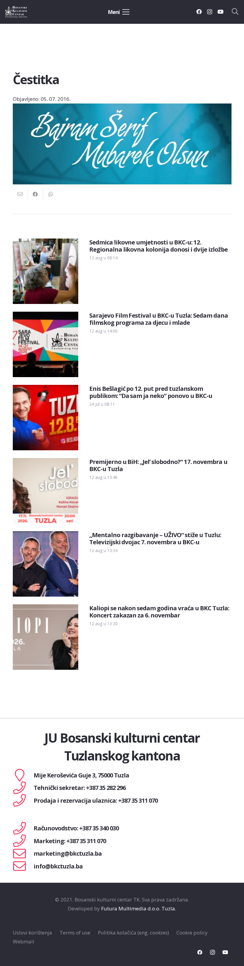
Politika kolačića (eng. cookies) (133, 932)
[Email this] (20, 194)
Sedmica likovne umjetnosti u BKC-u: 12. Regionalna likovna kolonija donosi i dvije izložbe (158, 245)
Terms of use (75, 932)
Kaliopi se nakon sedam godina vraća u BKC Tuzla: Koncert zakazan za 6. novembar (159, 611)
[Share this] (35, 194)
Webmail (23, 941)
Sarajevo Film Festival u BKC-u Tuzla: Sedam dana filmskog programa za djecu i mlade (158, 319)
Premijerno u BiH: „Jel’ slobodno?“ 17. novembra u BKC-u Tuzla (158, 465)
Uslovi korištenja (32, 932)
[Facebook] (199, 11)
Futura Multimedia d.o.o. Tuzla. (138, 908)
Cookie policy (192, 932)
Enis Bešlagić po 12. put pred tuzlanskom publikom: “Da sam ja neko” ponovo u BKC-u (150, 392)
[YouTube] (220, 11)
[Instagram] (209, 12)
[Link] (23, 12)
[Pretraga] (235, 12)
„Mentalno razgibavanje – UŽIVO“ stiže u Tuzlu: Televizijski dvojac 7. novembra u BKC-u (155, 538)
